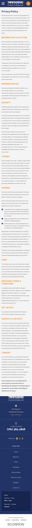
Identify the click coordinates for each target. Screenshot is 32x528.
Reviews (16, 482)
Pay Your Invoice (16, 477)
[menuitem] (8, 520)
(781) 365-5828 (16, 429)
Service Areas (16, 472)
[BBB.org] (20, 438)
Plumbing (16, 467)
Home (16, 452)
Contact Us (16, 488)
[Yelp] (22, 438)
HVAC (16, 462)
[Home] (15, 3)
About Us (16, 457)
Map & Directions (16, 415)
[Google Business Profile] (17, 438)
